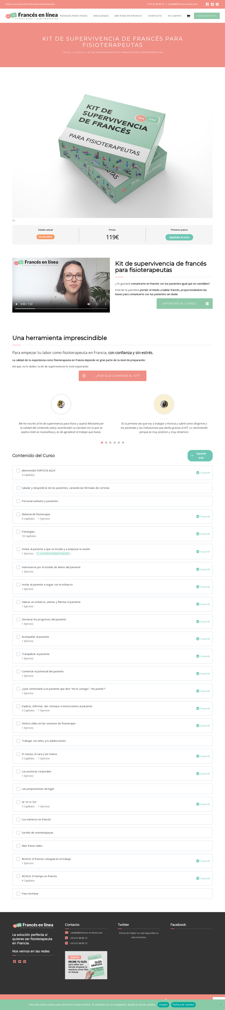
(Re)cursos (101, 15)
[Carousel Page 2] (106, 443)
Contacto (155, 15)
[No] (220, 1004)
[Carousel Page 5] (119, 443)
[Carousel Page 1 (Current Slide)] (102, 443)
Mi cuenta (175, 15)
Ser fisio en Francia (128, 15)
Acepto (163, 1004)
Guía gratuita (207, 15)
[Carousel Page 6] (123, 443)
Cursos (79, 52)
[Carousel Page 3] (110, 443)
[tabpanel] (112, 346)
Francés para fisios (73, 15)
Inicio (67, 52)
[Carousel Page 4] (115, 443)
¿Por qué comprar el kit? (118, 375)
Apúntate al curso (179, 237)
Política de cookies (183, 1004)
